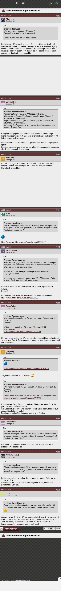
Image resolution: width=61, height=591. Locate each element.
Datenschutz (15, 581)
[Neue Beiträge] (17, 3)
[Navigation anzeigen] (3, 11)
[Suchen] (57, 3)
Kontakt (5, 581)
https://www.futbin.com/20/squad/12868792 (19, 298)
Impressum (25, 581)
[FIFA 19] (23, 3)
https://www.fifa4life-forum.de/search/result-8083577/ (23, 242)
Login (49, 3)
